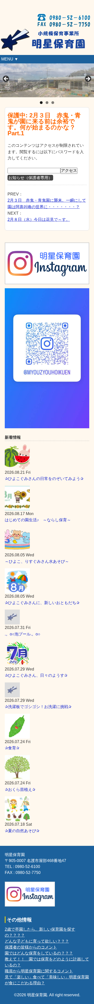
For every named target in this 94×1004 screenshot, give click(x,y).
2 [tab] (47, 102)
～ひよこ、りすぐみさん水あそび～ (37, 561)
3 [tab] (52, 102)
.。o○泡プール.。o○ (22, 634)
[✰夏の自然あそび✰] (47, 808)
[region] (47, 80)
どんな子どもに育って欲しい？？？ (37, 941)
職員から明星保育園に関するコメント (39, 971)
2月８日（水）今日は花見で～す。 (39, 219)
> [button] (87, 79)
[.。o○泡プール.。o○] (47, 617)
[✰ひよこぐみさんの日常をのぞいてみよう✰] (47, 456)
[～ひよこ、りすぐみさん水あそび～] (47, 539)
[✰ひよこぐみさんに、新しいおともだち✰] (47, 580)
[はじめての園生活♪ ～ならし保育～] (47, 498)
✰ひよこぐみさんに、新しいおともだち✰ (42, 603)
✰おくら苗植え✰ (20, 789)
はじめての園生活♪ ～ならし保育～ (38, 520)
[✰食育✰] (47, 726)
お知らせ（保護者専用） (30, 178)
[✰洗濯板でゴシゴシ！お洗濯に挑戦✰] (47, 689)
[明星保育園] (47, 31)
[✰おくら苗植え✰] (47, 767)
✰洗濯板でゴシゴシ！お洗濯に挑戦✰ (38, 707)
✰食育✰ (12, 748)
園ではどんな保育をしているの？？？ (39, 953)
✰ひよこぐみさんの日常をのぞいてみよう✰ (44, 479)
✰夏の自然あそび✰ (22, 831)
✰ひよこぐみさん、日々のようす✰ (36, 675)
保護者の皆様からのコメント (31, 947)
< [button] (6, 79)
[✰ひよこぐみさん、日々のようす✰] (47, 653)
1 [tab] (41, 102)
